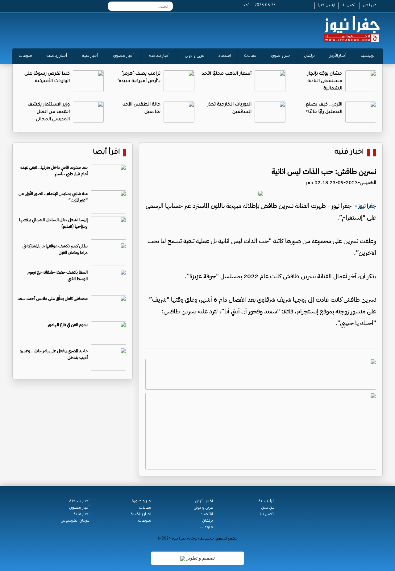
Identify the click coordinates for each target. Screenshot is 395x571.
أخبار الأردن (337, 56)
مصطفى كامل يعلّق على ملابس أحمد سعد (53, 298)
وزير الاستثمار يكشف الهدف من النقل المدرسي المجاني (48, 112)
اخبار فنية (349, 152)
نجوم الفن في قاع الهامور (68, 324)
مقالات (250, 56)
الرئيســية (267, 501)
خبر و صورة (280, 56)
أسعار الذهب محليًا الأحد (227, 74)
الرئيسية (368, 56)
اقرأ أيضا (106, 152)
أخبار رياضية (57, 56)
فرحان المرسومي (74, 521)
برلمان (309, 56)
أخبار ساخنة (159, 56)
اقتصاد (224, 56)
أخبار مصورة (123, 56)
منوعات (25, 56)
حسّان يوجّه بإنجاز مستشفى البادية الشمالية (324, 81)
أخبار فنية (90, 56)
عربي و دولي (194, 56)
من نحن (369, 5)
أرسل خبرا (326, 5)
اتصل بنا (349, 5)
